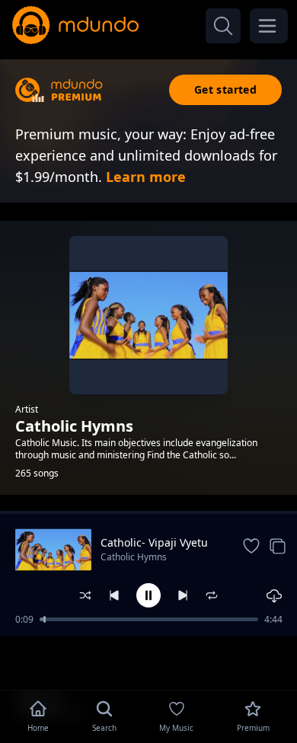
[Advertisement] (148, 662)
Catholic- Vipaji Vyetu (154, 542)
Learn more (146, 176)
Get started (225, 89)
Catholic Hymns (134, 556)
